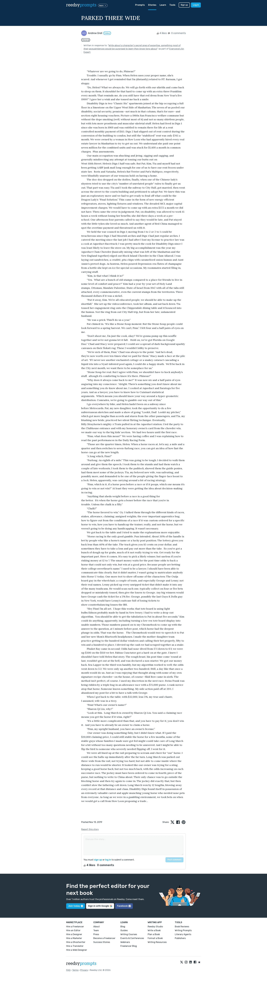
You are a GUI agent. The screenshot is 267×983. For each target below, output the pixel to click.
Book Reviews (182, 926)
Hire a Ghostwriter (75, 942)
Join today (74, 906)
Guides (124, 930)
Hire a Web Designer (76, 950)
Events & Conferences (132, 938)
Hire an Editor (73, 930)
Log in (196, 5)
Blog (122, 926)
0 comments (178, 33)
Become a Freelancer (104, 938)
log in (108, 859)
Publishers (180, 938)
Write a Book (154, 930)
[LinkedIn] (190, 962)
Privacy (84, 970)
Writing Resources (157, 942)
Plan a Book (154, 934)
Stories (152, 5)
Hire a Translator (74, 946)
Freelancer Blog (128, 946)
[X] (181, 962)
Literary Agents (183, 934)
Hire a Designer (74, 934)
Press (96, 934)
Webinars (125, 942)
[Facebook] (195, 962)
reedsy (81, 5)
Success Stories (101, 942)
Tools (172, 5)
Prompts (140, 5)
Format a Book (155, 938)
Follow (107, 33)
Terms (75, 970)
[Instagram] (186, 962)
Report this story (90, 829)
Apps (101, 5)
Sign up (184, 5)
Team (96, 930)
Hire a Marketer (74, 938)
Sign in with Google (98, 906)
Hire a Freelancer (75, 926)
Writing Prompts (183, 930)
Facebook (122, 906)
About (96, 926)
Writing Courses (128, 934)
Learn (163, 5)
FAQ (68, 970)
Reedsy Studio (155, 926)
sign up (98, 859)
